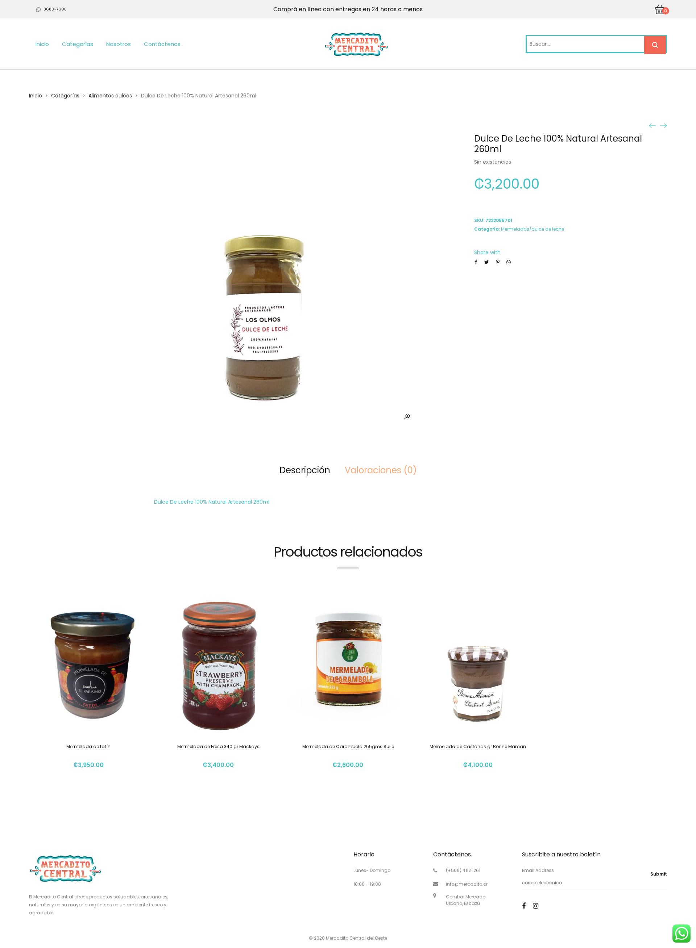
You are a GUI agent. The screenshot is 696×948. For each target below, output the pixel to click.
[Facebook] (524, 905)
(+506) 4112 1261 (463, 870)
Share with (487, 252)
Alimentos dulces (110, 95)
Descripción (304, 470)
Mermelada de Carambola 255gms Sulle (348, 746)
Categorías (77, 44)
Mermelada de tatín (88, 746)
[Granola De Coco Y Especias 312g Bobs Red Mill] (652, 125)
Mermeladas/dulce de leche (532, 229)
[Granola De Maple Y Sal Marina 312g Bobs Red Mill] (663, 125)
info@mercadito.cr (467, 884)
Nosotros (118, 44)
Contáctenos (162, 44)
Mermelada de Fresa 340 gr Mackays (218, 746)
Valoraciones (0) (381, 470)
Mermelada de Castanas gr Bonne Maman (478, 746)
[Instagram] (535, 905)
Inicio (42, 44)
